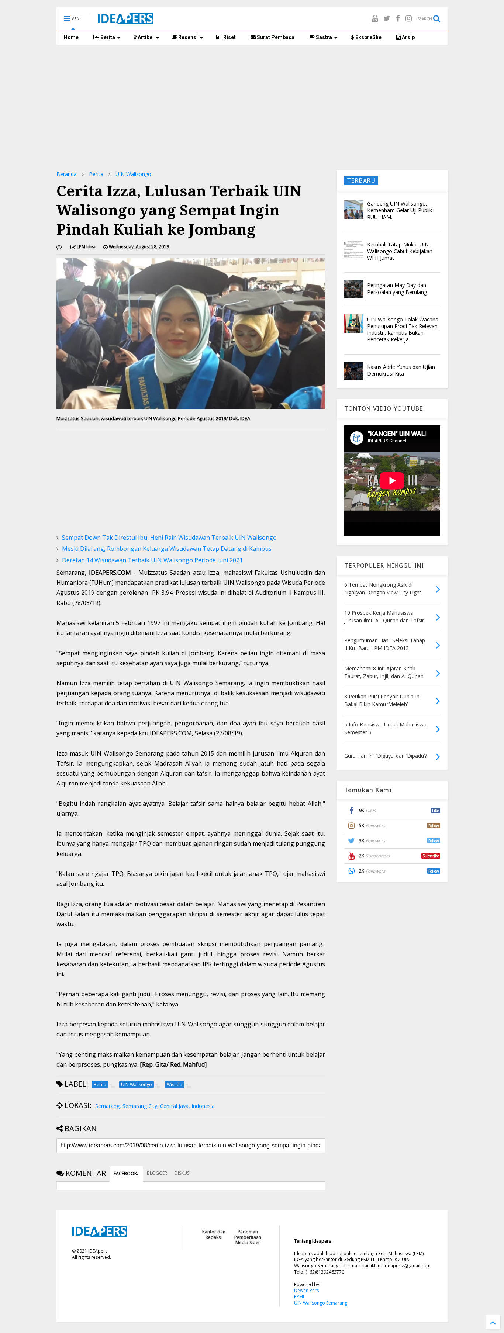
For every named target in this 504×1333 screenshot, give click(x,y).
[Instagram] (408, 18)
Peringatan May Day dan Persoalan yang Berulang (397, 288)
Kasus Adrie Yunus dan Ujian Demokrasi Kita (401, 370)
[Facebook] (398, 18)
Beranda (66, 173)
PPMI (299, 1297)
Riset (229, 37)
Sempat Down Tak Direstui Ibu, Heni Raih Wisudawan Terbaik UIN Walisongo (169, 537)
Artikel (145, 37)
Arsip (408, 37)
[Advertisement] (252, 107)
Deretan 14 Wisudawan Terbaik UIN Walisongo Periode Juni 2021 (152, 560)
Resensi (187, 37)
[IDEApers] (125, 20)
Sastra (323, 37)
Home (71, 37)
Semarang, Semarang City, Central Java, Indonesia (155, 1105)
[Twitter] (386, 18)
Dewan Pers (306, 1290)
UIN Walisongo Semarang (320, 1303)
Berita (107, 37)
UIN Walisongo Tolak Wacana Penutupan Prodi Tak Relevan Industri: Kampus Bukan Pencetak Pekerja (402, 329)
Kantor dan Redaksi (213, 1234)
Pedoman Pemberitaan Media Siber (247, 1237)
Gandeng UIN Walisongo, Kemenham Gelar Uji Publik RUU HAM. (399, 210)
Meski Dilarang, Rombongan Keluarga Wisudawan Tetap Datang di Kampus (167, 549)
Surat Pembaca (275, 37)
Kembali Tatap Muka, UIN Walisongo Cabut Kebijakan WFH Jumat (399, 251)
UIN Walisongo (133, 173)
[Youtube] (375, 18)
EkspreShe (368, 37)
